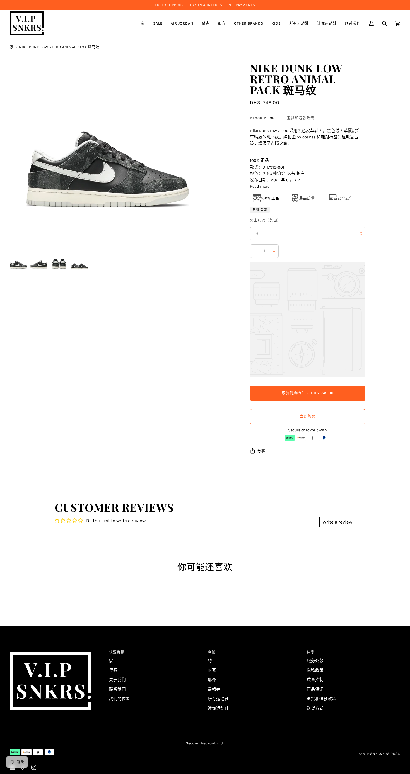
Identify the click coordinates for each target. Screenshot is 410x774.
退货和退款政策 (300, 118)
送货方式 (315, 708)
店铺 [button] (212, 652)
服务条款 (315, 660)
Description (262, 118)
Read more (259, 186)
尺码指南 (260, 210)
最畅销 (214, 689)
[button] (182, 23)
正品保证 (315, 689)
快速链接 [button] (117, 652)
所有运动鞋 (218, 699)
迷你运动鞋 (218, 708)
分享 (261, 451)
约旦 (212, 660)
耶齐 (212, 679)
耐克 (212, 670)
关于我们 (117, 679)
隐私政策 (315, 670)
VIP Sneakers (376, 753)
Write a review (337, 522)
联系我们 (117, 689)
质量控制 (315, 679)
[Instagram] (33, 767)
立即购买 (307, 416)
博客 (113, 670)
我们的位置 (119, 699)
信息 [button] (311, 652)
